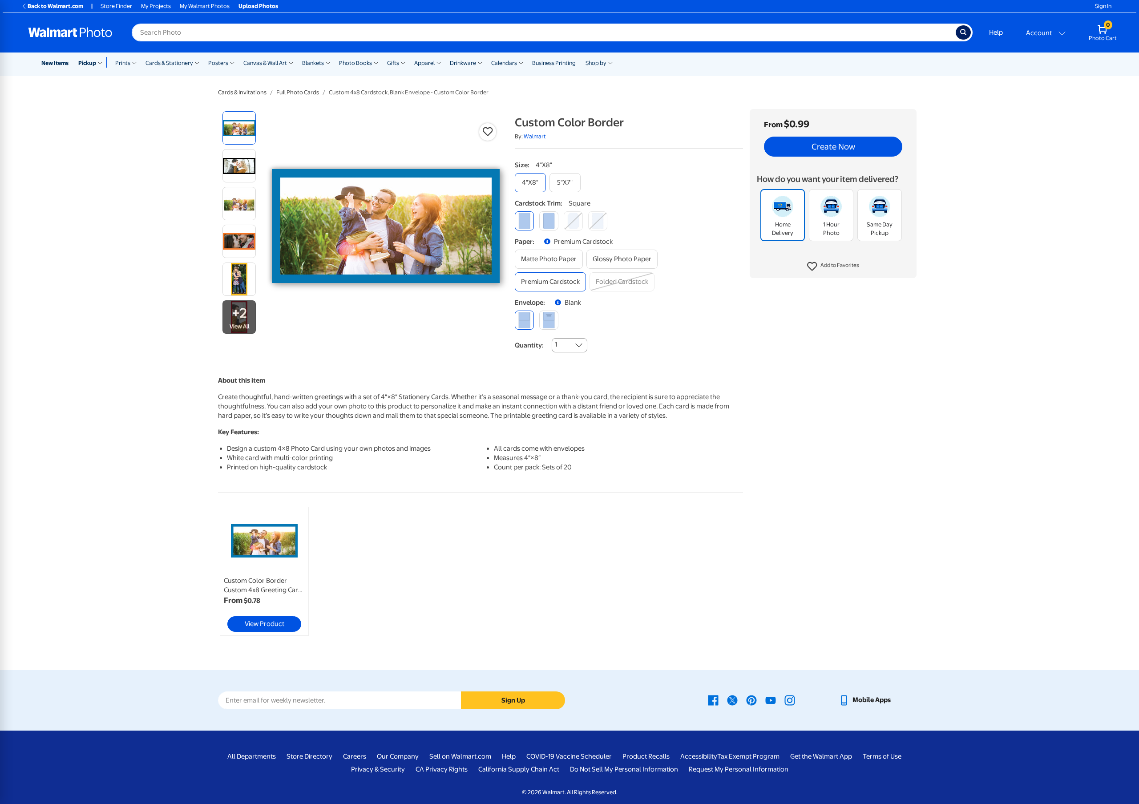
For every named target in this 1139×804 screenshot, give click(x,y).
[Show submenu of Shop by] (610, 62)
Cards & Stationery (169, 63)
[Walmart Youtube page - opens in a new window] (770, 700)
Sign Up (513, 700)
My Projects (156, 6)
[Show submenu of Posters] (232, 62)
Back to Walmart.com (55, 6)
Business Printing (554, 63)
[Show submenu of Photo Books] (376, 62)
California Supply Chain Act (518, 769)
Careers (354, 756)
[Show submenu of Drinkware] (480, 62)
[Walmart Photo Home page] (70, 32)
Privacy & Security (378, 769)
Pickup (87, 63)
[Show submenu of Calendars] (521, 62)
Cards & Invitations (242, 92)
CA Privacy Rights (442, 769)
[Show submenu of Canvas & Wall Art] (291, 62)
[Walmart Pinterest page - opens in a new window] (751, 700)
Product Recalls (646, 756)
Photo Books (355, 63)
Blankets (313, 63)
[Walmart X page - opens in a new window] (732, 700)
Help (996, 32)
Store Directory (309, 756)
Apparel (424, 63)
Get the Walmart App (821, 756)
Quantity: (529, 345)
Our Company (398, 756)
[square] (524, 220)
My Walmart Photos (205, 6)
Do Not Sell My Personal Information (624, 769)
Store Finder (116, 6)
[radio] (239, 128)
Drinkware (463, 63)
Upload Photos (258, 6)
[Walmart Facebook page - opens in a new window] (713, 700)
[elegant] (573, 220)
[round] (548, 220)
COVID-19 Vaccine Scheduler (569, 756)
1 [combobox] (556, 344)
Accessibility (698, 756)
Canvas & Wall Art (265, 63)
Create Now (833, 147)
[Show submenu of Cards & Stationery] (197, 62)
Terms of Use (882, 756)
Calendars (504, 63)
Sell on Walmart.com (460, 756)
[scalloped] (597, 220)
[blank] (524, 320)
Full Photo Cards (297, 92)
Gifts (393, 63)
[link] (264, 571)
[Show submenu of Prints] (134, 62)
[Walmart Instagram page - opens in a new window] (789, 700)
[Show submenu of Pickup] (102, 62)
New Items (55, 63)
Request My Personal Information (738, 769)
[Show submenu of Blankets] (328, 62)
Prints (122, 63)
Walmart (535, 136)
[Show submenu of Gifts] (403, 62)
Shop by (596, 63)
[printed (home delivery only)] (548, 320)
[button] (833, 267)
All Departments (251, 756)
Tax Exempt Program (748, 756)
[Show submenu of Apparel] (438, 62)
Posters (218, 63)
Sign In (1103, 6)
